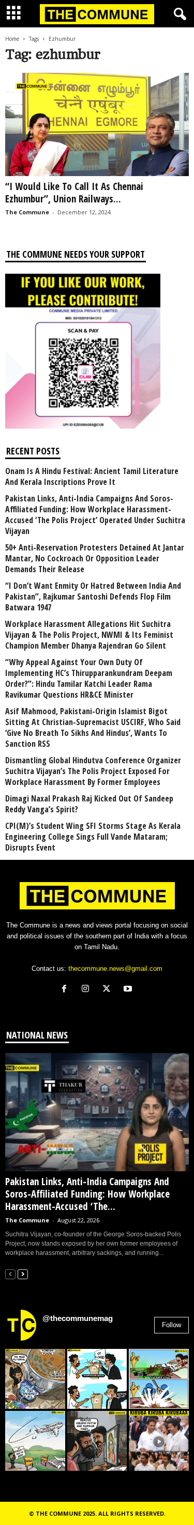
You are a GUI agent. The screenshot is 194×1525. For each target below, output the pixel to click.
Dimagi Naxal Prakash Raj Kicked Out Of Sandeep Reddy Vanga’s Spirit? (89, 804)
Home (12, 38)
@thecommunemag (77, 1318)
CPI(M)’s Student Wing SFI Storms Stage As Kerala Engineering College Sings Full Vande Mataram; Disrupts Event (93, 837)
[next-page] (23, 1273)
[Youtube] (129, 990)
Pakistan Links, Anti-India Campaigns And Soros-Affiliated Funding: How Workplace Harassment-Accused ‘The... (87, 1194)
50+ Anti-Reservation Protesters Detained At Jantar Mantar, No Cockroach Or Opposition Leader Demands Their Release (94, 558)
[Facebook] (66, 990)
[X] (109, 990)
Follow (171, 1325)
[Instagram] (87, 990)
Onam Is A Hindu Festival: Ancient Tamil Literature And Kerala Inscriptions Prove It (91, 477)
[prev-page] (10, 1273)
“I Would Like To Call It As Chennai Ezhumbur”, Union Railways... (74, 193)
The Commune (27, 212)
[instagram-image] (35, 1379)
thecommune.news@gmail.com (115, 968)
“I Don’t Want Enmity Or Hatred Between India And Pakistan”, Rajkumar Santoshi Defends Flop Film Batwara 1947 (93, 596)
